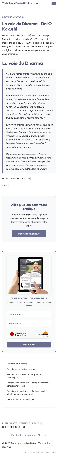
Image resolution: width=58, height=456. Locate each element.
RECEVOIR (29, 344)
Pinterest (42, 435)
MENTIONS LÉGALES (30, 423)
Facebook (16, 435)
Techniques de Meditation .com (21, 369)
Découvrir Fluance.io (29, 233)
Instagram (30, 435)
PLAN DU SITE (9, 423)
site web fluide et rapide (47, 452)
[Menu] (54, 3)
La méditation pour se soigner (20, 399)
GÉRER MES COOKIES (13, 427)
